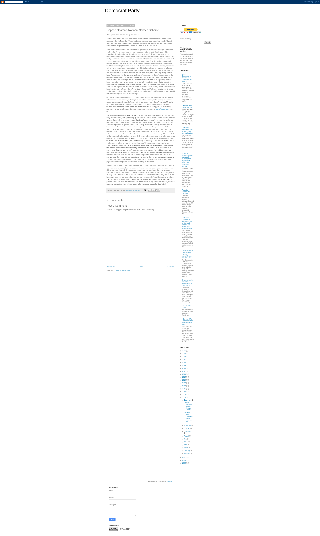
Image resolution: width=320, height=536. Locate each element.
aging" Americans (162, 109)
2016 (184, 374)
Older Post (170, 267)
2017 (184, 371)
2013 (184, 383)
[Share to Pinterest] (158, 190)
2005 (184, 463)
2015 (184, 377)
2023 (184, 357)
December (188, 400)
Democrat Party (122, 10)
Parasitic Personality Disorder (186, 192)
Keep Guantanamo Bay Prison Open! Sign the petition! (187, 77)
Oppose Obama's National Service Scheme (188, 406)
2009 (184, 395)
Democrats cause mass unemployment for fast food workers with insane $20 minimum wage (187, 223)
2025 (184, 351)
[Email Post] (145, 190)
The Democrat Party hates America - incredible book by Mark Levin (187, 254)
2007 (184, 457)
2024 (184, 354)
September (188, 431)
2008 (184, 397)
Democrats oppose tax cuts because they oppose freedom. (187, 130)
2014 (184, 380)
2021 (184, 359)
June (186, 442)
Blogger (169, 481)
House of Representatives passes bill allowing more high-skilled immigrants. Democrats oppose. (187, 160)
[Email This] (149, 190)
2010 (184, 392)
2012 (184, 386)
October (187, 428)
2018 (184, 368)
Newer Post (111, 267)
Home (141, 267)
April (186, 445)
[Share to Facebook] (156, 190)
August (186, 436)
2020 (184, 362)
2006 (184, 460)
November (188, 425)
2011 (184, 389)
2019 (184, 365)
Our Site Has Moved (186, 306)
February (187, 451)
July (185, 439)
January (187, 453)
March (186, 448)
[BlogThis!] (151, 190)
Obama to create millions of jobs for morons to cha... (188, 417)
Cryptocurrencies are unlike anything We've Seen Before (188, 282)
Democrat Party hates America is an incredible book (188, 321)
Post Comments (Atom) (123, 270)
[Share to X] (154, 190)
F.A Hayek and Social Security (187, 106)
